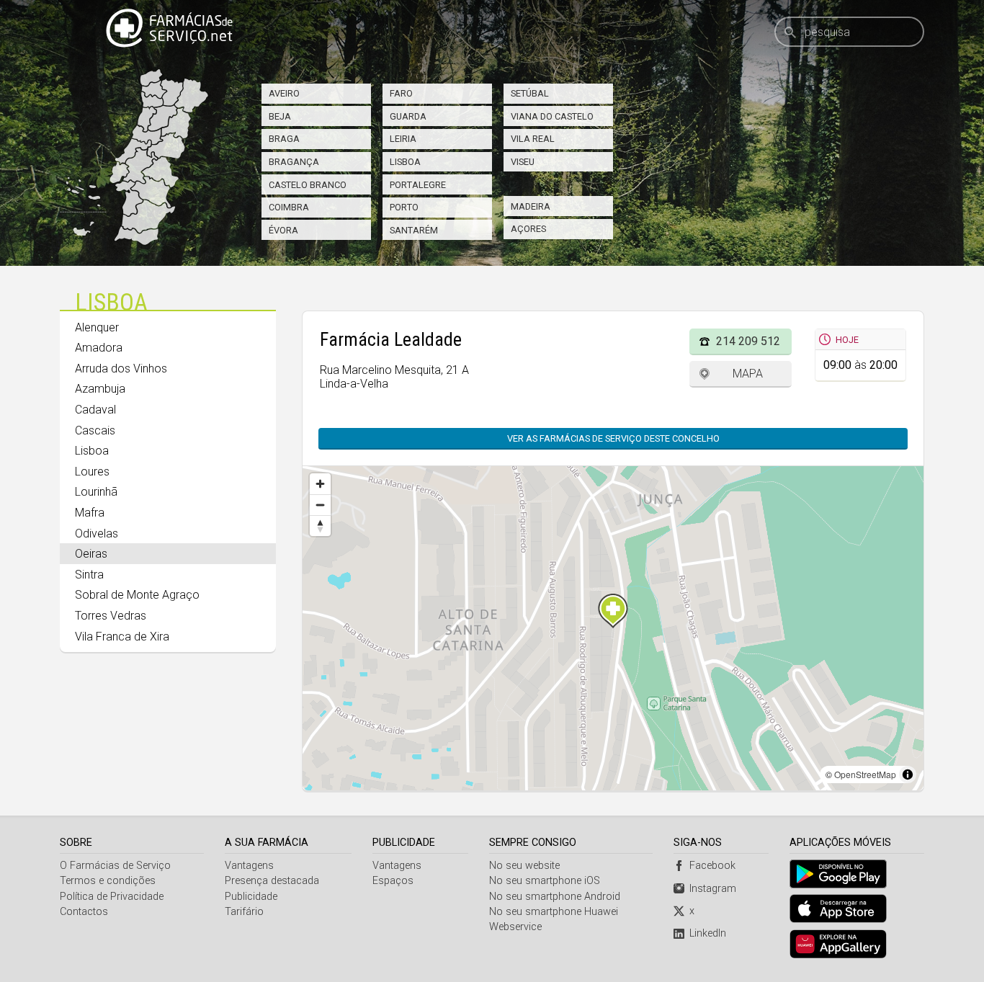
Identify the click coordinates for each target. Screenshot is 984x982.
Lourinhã (96, 492)
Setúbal (530, 93)
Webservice (515, 927)
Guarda (408, 116)
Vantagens (249, 866)
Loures (92, 471)
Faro (401, 93)
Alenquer (97, 327)
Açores (528, 228)
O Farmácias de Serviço (115, 866)
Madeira (530, 206)
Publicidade (251, 897)
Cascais (95, 430)
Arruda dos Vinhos (121, 368)
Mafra (89, 512)
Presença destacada (272, 881)
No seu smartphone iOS (544, 881)
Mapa (748, 373)
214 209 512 (748, 341)
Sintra (89, 574)
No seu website (524, 866)
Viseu (523, 161)
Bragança (294, 161)
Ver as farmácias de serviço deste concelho (613, 438)
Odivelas (96, 533)
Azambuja (100, 389)
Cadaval (95, 409)
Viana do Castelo (552, 116)
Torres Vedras (110, 615)
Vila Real (533, 138)
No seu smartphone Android (554, 897)
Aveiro (284, 93)
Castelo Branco (307, 184)
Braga (284, 138)
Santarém (414, 230)
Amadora (98, 347)
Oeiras (91, 554)
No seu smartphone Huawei (553, 912)
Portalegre (418, 184)
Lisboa (405, 161)
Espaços (392, 881)
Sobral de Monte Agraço (137, 595)
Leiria (403, 138)
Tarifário (244, 912)
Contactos (84, 912)
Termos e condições (108, 881)
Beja (280, 116)
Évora (283, 230)
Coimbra (289, 207)
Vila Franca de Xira (122, 636)
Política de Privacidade (112, 897)
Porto (404, 207)
